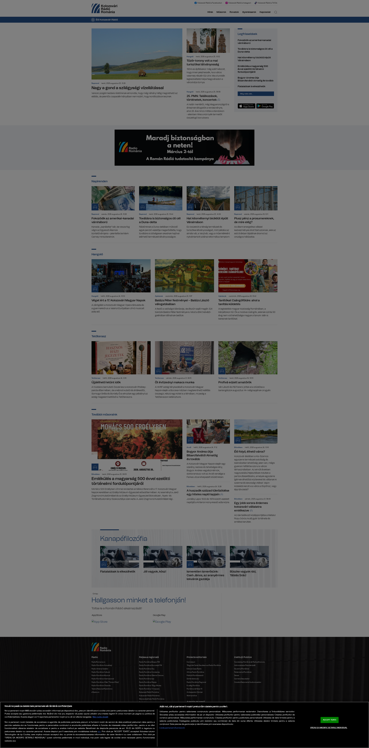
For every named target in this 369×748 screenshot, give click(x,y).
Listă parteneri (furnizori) (172, 728)
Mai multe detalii (100, 717)
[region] (184, 725)
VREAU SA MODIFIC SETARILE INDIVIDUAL (328, 728)
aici (99, 732)
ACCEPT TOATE (329, 720)
